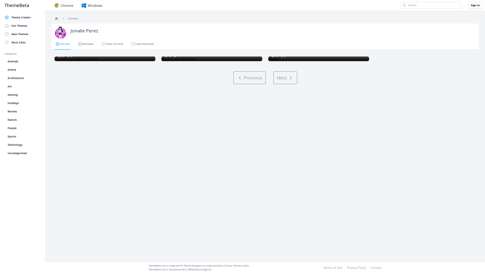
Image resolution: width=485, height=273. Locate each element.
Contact (376, 268)
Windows (95, 5)
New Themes (19, 34)
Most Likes (18, 42)
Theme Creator (21, 17)
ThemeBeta (17, 5)
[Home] (56, 18)
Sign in (475, 5)
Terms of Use (332, 268)
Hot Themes (19, 25)
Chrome (67, 5)
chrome (73, 18)
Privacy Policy (356, 268)
